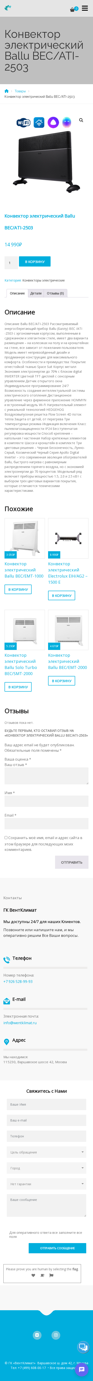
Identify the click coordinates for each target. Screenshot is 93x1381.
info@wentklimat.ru (20, 1022)
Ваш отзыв (16, 764)
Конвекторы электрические (43, 280)
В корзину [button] (18, 589)
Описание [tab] (17, 293)
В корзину (34, 261)
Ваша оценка (18, 759)
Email (10, 815)
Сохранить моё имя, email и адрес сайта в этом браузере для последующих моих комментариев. (43, 843)
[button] (81, 120)
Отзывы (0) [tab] (55, 293)
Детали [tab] (36, 293)
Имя (10, 792)
